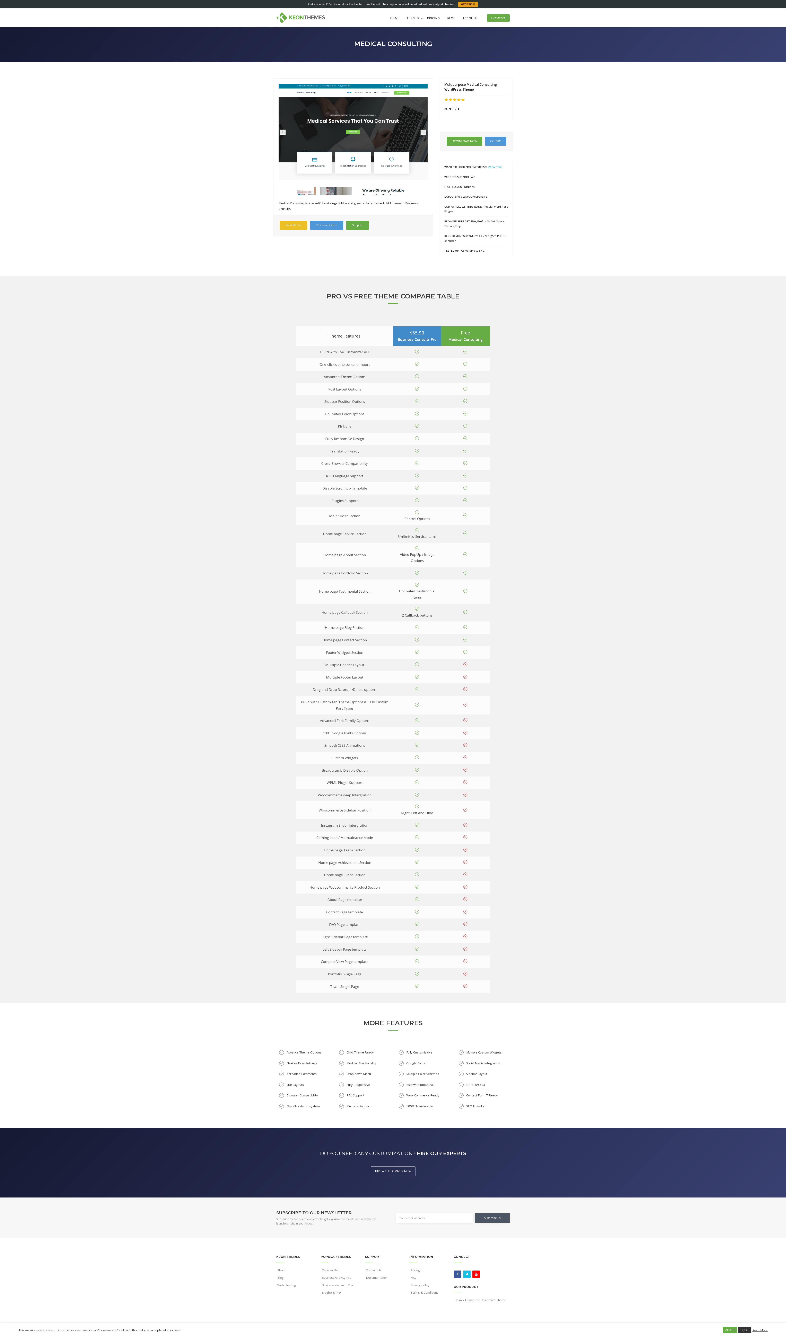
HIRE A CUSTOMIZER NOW (393, 1171)
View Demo (293, 225)
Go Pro (495, 141)
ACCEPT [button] (730, 1330)
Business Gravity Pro (336, 1277)
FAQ (413, 1277)
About (281, 1270)
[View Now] (495, 167)
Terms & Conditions (424, 1292)
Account (470, 18)
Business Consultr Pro (337, 1285)
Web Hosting (286, 1285)
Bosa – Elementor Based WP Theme (480, 1300)
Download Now (464, 141)
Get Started (498, 18)
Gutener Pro (330, 1270)
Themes (413, 18)
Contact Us (374, 1270)
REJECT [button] (745, 1330)
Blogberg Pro (331, 1292)
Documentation (326, 225)
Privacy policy (419, 1285)
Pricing (433, 18)
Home (395, 18)
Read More (760, 1330)
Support (357, 225)
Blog (451, 18)
